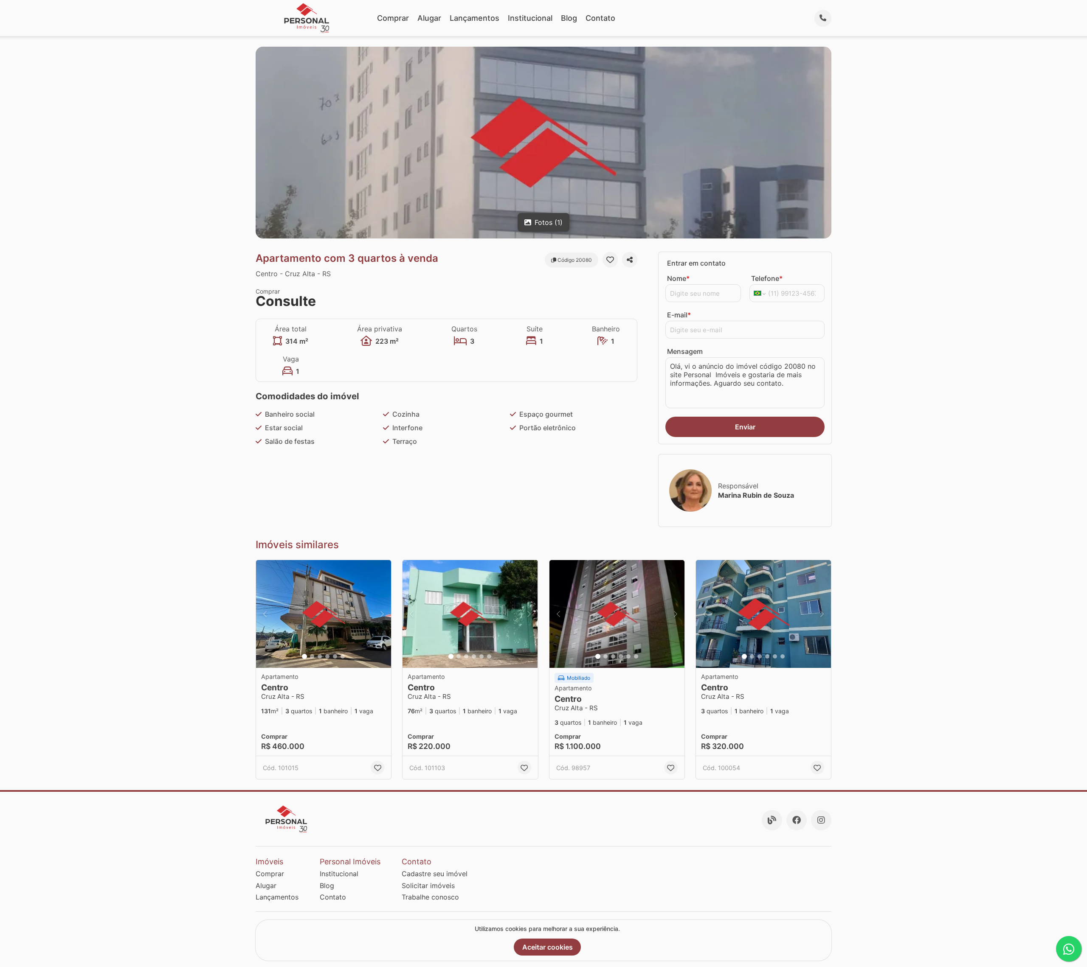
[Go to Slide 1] (304, 656)
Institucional (530, 18)
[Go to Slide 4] (327, 656)
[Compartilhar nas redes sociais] (629, 259)
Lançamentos (474, 18)
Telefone (767, 278)
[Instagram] (821, 820)
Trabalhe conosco (430, 897)
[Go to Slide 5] (335, 656)
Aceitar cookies (547, 947)
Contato (600, 18)
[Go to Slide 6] (343, 656)
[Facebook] (796, 820)
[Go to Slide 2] (312, 656)
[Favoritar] (610, 259)
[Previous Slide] (265, 614)
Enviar (745, 427)
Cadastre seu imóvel (434, 873)
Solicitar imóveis (428, 885)
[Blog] (772, 820)
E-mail (679, 315)
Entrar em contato (696, 263)
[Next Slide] (382, 614)
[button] (323, 614)
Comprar (393, 18)
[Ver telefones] (822, 18)
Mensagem (685, 351)
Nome (678, 278)
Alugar (429, 18)
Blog (569, 18)
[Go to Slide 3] (320, 656)
